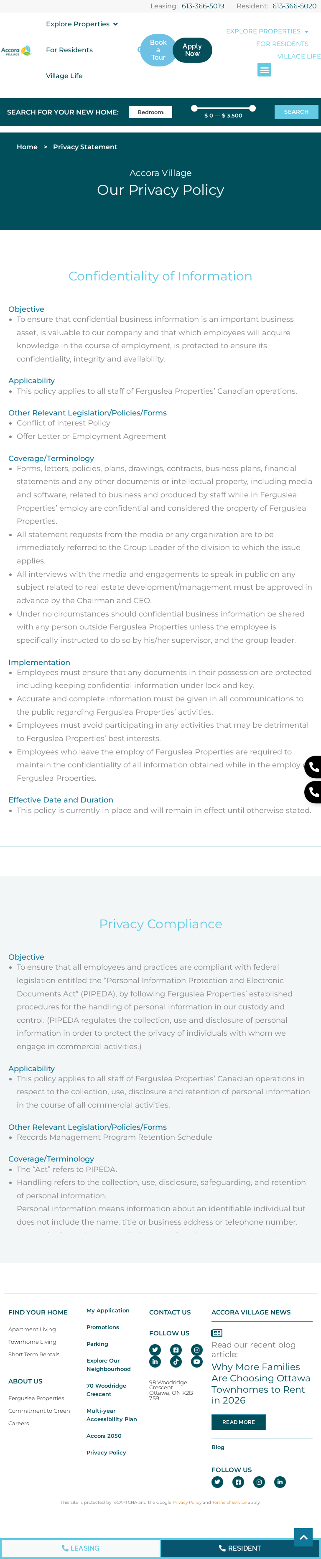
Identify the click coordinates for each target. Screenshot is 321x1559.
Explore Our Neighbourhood (109, 1365)
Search (296, 112)
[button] (82, 24)
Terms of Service (229, 1502)
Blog (217, 1447)
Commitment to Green (39, 1411)
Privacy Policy (106, 1452)
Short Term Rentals (33, 1354)
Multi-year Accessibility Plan (112, 1415)
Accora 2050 (104, 1436)
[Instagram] (197, 1350)
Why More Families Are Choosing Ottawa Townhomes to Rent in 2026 (261, 1383)
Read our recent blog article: (253, 1349)
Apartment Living (32, 1329)
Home (27, 147)
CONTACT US (170, 1312)
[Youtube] (197, 1362)
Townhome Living (32, 1342)
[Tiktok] (176, 1362)
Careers (18, 1423)
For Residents (282, 44)
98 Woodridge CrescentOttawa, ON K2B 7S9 (171, 1390)
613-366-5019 (203, 6)
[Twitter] (155, 1350)
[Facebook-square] (176, 1350)
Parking (97, 1344)
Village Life (299, 56)
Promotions (103, 1327)
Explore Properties (263, 31)
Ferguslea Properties (36, 1398)
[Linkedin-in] (155, 1362)
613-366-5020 (295, 6)
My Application (108, 1310)
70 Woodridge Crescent (106, 1390)
